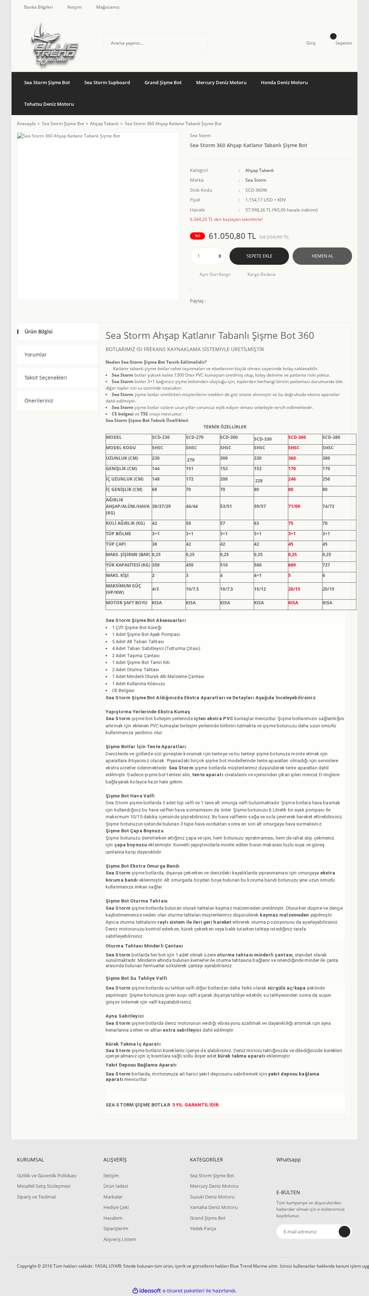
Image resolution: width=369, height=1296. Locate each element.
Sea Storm (200, 135)
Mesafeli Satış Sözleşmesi (43, 1186)
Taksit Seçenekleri (46, 377)
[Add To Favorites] (192, 287)
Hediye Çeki (116, 1207)
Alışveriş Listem (119, 1239)
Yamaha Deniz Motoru (214, 1207)
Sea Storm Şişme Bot (212, 1175)
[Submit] (344, 1231)
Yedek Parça (203, 1228)
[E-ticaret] (184, 1291)
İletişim (74, 7)
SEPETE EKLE (259, 256)
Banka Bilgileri (38, 7)
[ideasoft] (146, 1290)
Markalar (113, 1196)
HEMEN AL (322, 256)
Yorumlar (36, 354)
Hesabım (113, 1218)
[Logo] (54, 43)
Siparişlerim (115, 1228)
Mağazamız (108, 7)
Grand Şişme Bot (208, 1218)
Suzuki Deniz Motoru (212, 1196)
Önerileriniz (39, 400)
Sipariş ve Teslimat (36, 1196)
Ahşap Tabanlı (259, 170)
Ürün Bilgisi (39, 331)
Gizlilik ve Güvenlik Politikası (46, 1175)
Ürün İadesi (115, 1186)
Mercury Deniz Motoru (214, 1186)
